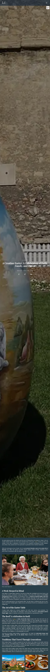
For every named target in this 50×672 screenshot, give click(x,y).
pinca (14, 619)
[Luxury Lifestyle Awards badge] (44, 12)
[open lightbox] (25, 569)
